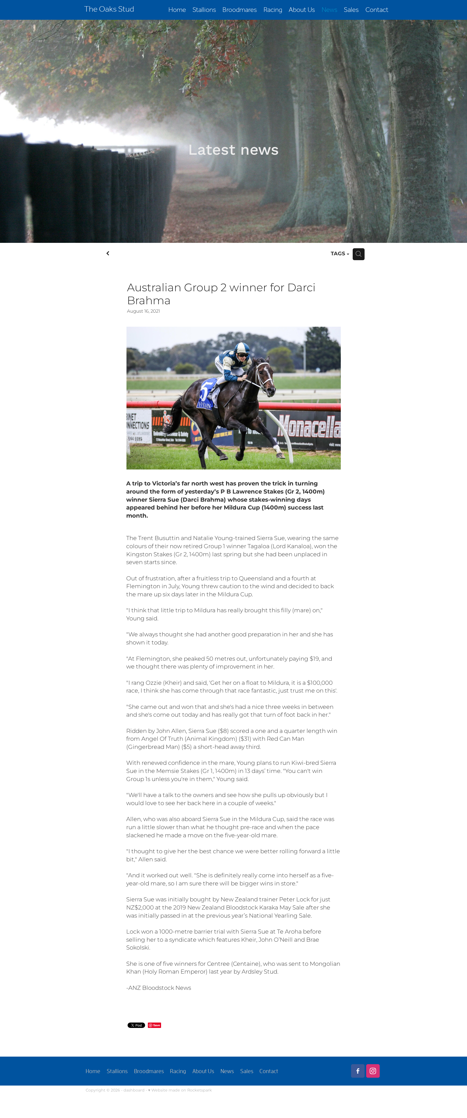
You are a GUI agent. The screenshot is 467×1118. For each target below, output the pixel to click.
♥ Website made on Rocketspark (180, 1090)
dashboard (134, 1090)
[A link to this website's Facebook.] (358, 1071)
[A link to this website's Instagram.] (373, 1071)
